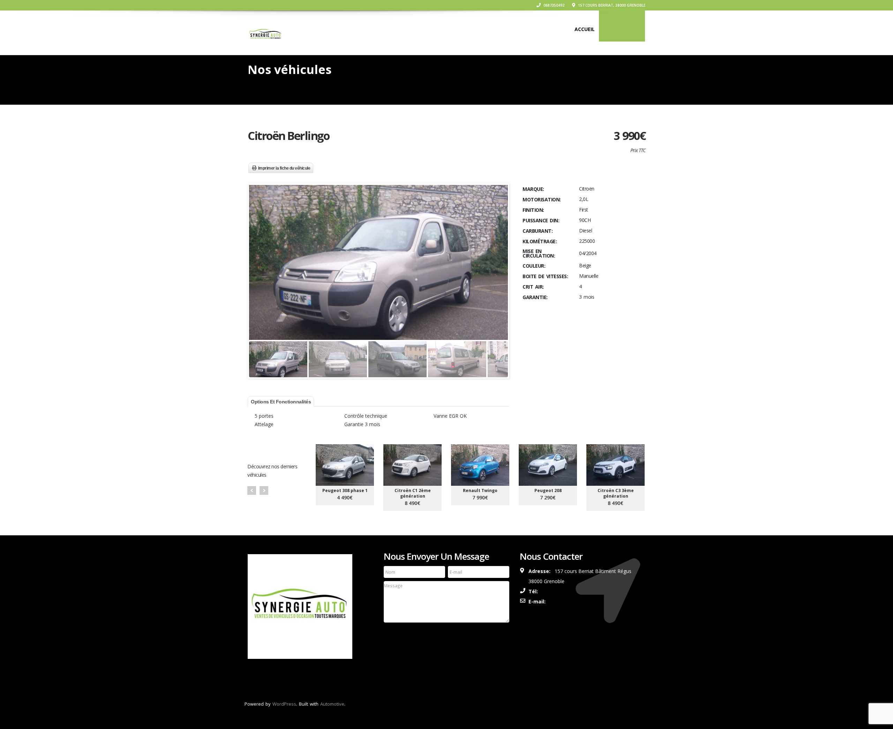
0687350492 (553, 5)
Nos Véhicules (622, 29)
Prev (251, 490)
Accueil (585, 29)
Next (264, 490)
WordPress (284, 704)
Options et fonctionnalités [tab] (281, 401)
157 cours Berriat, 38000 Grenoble (611, 5)
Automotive (332, 704)
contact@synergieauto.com (586, 601)
